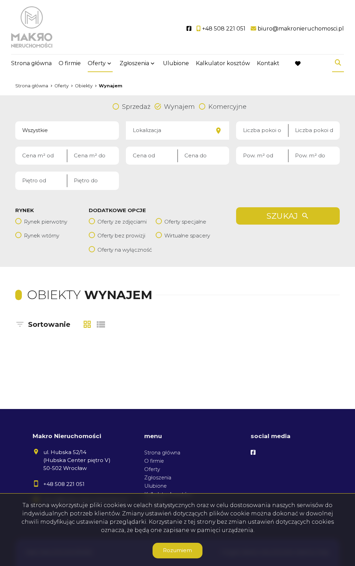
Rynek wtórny (41, 235)
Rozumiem (177, 550)
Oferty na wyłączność (124, 249)
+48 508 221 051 (64, 484)
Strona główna (31, 63)
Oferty (97, 63)
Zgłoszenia (157, 477)
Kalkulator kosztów (223, 63)
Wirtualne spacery (187, 235)
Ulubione (176, 63)
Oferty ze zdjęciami (122, 221)
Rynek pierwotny (45, 221)
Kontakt (268, 63)
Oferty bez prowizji (121, 235)
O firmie (70, 63)
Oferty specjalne (185, 221)
